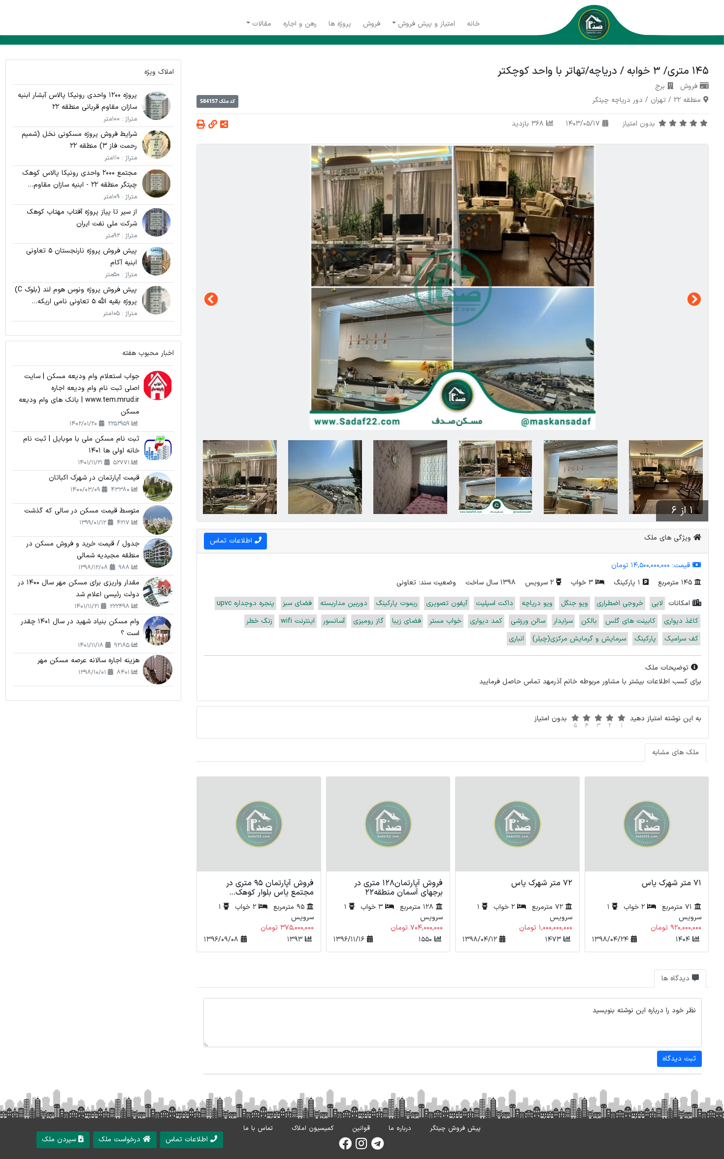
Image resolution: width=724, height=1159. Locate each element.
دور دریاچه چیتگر (617, 100)
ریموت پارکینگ (397, 603)
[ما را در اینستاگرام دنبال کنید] (361, 1147)
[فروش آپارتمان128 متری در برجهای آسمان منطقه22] (388, 826)
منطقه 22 (687, 100)
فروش (371, 24)
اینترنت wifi (298, 621)
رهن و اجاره (300, 24)
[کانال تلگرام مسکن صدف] (377, 1147)
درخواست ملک (121, 1139)
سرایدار (563, 621)
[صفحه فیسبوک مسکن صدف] (345, 1147)
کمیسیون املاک (312, 1128)
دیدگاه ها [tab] (676, 978)
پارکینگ (645, 639)
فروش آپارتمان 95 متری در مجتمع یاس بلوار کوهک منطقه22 (270, 892)
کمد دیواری (486, 621)
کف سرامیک (681, 639)
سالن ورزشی (528, 621)
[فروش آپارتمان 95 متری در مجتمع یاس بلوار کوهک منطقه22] (258, 826)
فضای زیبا (406, 621)
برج (660, 86)
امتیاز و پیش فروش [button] (426, 24)
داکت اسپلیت (494, 603)
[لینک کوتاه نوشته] (212, 125)
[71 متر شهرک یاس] (646, 826)
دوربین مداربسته (343, 603)
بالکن (589, 621)
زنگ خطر (259, 621)
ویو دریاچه (537, 603)
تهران (658, 100)
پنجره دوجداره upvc (245, 603)
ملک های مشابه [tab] (675, 752)
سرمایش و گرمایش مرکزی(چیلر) (579, 639)
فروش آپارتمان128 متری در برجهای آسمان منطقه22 (398, 888)
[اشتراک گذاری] (224, 125)
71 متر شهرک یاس (671, 883)
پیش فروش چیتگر (455, 1128)
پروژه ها (340, 24)
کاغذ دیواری (681, 621)
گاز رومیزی (368, 621)
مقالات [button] (261, 24)
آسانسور (334, 621)
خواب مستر (445, 621)
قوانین (361, 1128)
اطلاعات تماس (232, 541)
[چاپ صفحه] (201, 125)
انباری (516, 639)
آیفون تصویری (446, 603)
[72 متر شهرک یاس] (517, 826)
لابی (657, 603)
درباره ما (400, 1128)
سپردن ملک (60, 1139)
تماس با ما (258, 1128)
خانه (473, 24)
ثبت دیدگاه (679, 1059)
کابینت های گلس (630, 621)
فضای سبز (297, 603)
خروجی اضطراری (619, 603)
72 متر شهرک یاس (541, 883)
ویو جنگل (574, 603)
